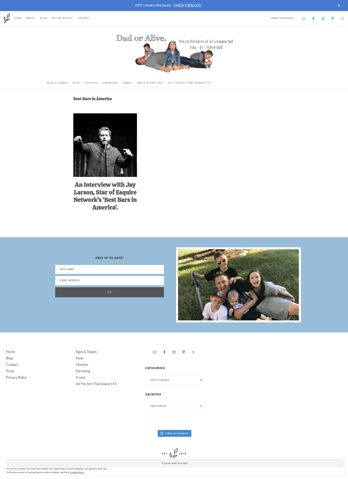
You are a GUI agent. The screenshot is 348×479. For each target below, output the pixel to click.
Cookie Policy (77, 472)
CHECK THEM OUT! (187, 5)
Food (79, 358)
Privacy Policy (16, 377)
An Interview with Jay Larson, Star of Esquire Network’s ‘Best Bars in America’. (105, 196)
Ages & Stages (86, 352)
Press (10, 371)
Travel (80, 377)
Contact (12, 364)
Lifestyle (82, 364)
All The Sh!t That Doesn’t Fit (96, 384)
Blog (9, 358)
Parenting (83, 371)
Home (10, 352)
